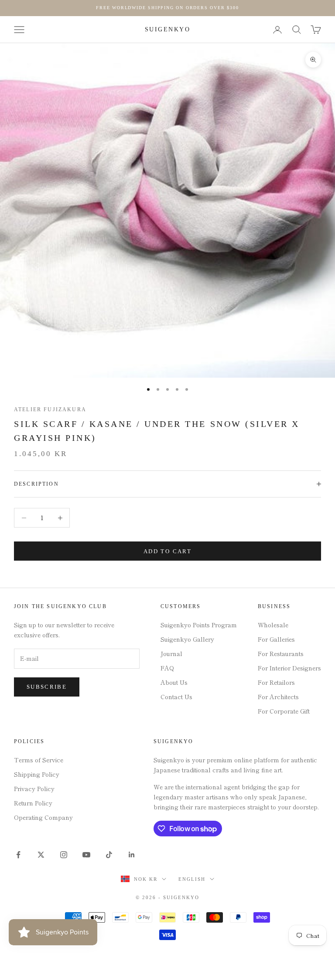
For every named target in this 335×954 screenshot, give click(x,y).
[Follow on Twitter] (41, 854)
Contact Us (176, 696)
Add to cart (167, 551)
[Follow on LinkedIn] (131, 854)
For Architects (278, 696)
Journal (171, 653)
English (191, 879)
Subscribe (47, 686)
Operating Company (43, 817)
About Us (174, 682)
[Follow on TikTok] (109, 854)
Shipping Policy (36, 774)
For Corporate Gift (284, 711)
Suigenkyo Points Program (199, 624)
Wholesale (273, 624)
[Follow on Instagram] (63, 854)
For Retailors (276, 682)
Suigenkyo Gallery (187, 639)
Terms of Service (38, 759)
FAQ (167, 667)
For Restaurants (281, 653)
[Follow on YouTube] (86, 854)
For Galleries (276, 639)
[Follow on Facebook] (18, 854)
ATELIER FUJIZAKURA (50, 409)
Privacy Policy (34, 788)
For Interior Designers (289, 667)
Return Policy (33, 802)
